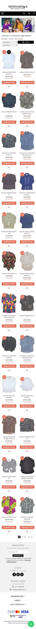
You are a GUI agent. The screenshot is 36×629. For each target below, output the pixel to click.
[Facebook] (14, 574)
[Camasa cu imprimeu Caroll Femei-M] (27, 344)
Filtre (26, 42)
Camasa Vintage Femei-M (9, 232)
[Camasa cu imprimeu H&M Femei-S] (27, 100)
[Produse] (2, 13)
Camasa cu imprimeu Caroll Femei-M (27, 357)
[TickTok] (18, 574)
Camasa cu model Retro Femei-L (27, 194)
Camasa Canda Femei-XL (9, 477)
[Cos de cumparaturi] (29, 13)
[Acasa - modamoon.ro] (18, 7)
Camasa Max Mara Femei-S (27, 396)
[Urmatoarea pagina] (31, 537)
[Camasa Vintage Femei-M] (9, 221)
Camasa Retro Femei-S (27, 72)
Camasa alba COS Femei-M (9, 396)
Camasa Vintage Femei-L (27, 316)
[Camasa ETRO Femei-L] (9, 505)
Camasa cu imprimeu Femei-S (9, 357)
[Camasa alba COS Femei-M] (9, 384)
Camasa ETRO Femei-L (9, 517)
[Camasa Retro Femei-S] (27, 59)
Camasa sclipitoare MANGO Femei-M (27, 477)
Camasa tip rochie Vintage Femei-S (9, 438)
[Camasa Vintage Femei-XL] (9, 181)
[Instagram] (22, 574)
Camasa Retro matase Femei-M (27, 232)
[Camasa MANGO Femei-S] (9, 100)
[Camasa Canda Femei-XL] (9, 465)
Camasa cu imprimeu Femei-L (9, 154)
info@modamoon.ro (19, 589)
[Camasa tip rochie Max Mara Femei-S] (27, 141)
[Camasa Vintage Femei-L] (27, 303)
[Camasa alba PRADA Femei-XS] (9, 60)
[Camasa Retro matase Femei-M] (27, 220)
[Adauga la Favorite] (9, 86)
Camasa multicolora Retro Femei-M (9, 316)
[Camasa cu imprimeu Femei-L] (9, 141)
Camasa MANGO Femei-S (9, 113)
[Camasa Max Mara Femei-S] (27, 384)
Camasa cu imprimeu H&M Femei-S (27, 113)
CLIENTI (17, 600)
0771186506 (19, 587)
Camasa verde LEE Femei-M (27, 518)
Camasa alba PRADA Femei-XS (9, 73)
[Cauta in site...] (34, 13)
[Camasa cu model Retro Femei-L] (27, 181)
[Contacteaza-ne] (24, 13)
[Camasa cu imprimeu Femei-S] (9, 344)
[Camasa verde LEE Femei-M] (27, 505)
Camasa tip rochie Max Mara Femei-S (27, 154)
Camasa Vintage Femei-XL (9, 194)
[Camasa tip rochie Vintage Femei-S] (9, 425)
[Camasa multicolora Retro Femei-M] (9, 303)
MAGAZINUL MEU (17, 596)
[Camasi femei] (18, 25)
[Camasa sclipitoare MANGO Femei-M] (27, 465)
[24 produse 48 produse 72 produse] (10, 42)
